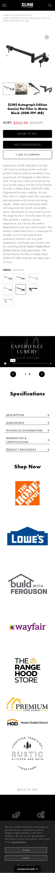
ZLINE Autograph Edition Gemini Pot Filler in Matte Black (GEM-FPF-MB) (26, 19)
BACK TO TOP (27, 789)
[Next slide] (48, 55)
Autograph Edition (21, 15)
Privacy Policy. (19, 841)
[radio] (8, 278)
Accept (26, 850)
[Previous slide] (13, 374)
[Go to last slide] (7, 55)
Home (6, 15)
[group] (21, 89)
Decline (26, 857)
